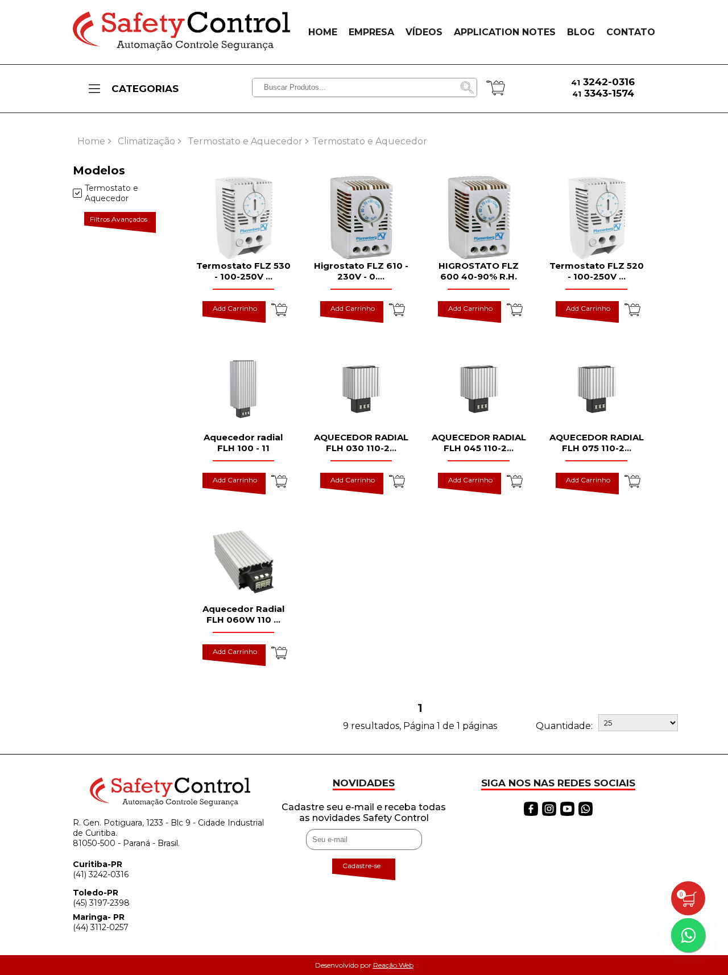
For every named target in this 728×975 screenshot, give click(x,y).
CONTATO (630, 32)
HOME (322, 32)
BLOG (581, 32)
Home (91, 141)
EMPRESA (371, 32)
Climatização (146, 141)
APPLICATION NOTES (505, 32)
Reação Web (393, 965)
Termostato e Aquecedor (245, 141)
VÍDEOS (424, 32)
